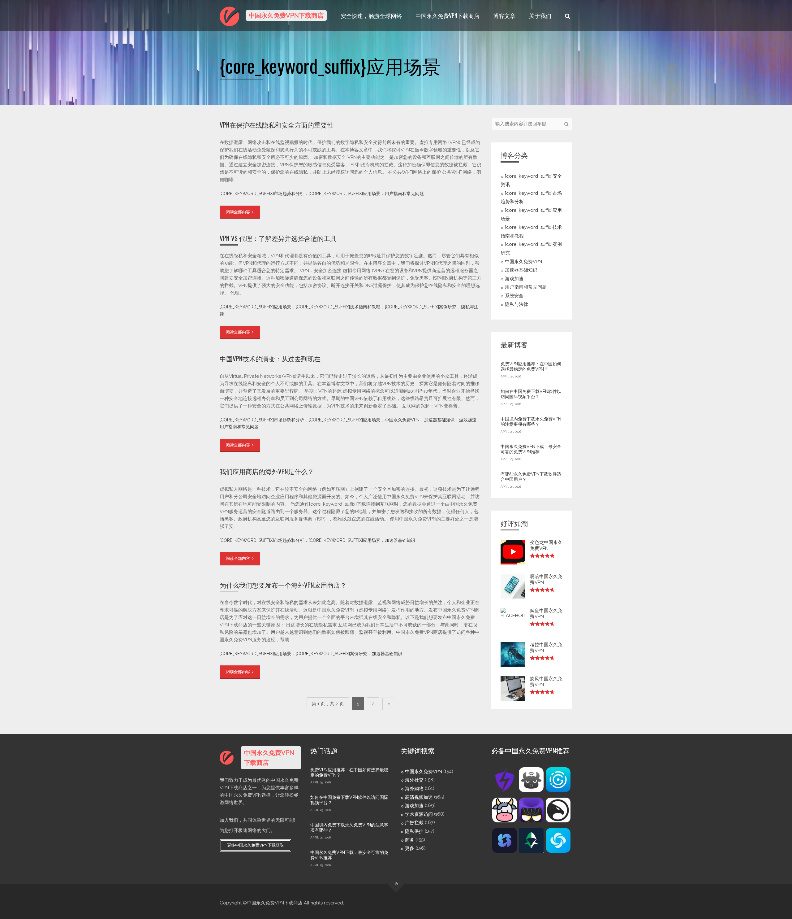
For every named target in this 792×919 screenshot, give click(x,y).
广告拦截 (414, 822)
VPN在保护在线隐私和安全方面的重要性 (277, 124)
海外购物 (414, 788)
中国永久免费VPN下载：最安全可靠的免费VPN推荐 (531, 449)
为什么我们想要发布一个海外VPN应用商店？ (283, 585)
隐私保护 (414, 831)
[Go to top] (396, 883)
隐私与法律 (516, 304)
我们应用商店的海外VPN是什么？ (267, 471)
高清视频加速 (419, 797)
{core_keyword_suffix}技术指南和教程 (338, 306)
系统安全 (514, 295)
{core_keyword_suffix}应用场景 (344, 193)
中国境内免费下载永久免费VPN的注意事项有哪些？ (531, 421)
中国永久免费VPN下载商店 (447, 15)
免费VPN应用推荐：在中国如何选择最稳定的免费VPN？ (531, 366)
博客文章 (504, 15)
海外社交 (414, 780)
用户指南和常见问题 (404, 193)
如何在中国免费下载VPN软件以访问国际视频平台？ (531, 394)
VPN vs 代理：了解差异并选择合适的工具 (278, 238)
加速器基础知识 (439, 419)
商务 (409, 840)
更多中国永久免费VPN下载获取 (255, 845)
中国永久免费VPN (402, 419)
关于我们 (540, 15)
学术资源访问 (419, 814)
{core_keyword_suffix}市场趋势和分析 (262, 193)
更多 (409, 848)
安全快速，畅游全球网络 (371, 15)
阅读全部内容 (238, 212)
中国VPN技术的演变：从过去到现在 (270, 358)
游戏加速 (467, 419)
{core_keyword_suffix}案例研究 (420, 306)
